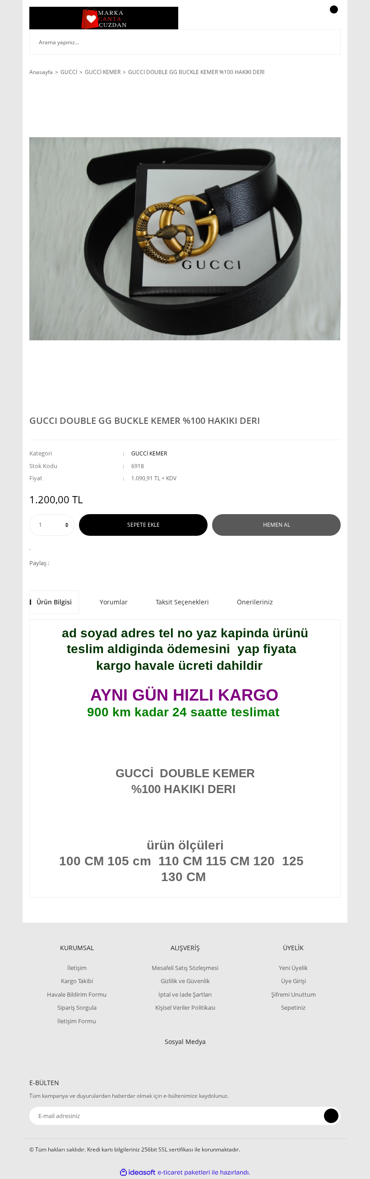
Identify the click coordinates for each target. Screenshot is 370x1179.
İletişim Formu (76, 1021)
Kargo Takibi (77, 981)
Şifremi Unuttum (293, 994)
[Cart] (332, 18)
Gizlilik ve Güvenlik (185, 981)
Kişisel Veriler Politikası (185, 1007)
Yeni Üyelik (293, 968)
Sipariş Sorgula (77, 1007)
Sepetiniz (293, 1007)
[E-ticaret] (183, 1173)
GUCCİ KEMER (149, 453)
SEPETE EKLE (143, 525)
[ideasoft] (138, 1172)
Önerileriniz (255, 602)
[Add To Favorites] (32, 546)
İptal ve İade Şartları (185, 994)
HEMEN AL (276, 525)
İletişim (77, 968)
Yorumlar (114, 602)
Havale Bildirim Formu (76, 994)
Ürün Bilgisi (54, 602)
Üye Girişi (293, 981)
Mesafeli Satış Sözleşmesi (185, 968)
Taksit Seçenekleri (182, 602)
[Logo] (103, 18)
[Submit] (331, 1116)
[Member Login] (303, 18)
